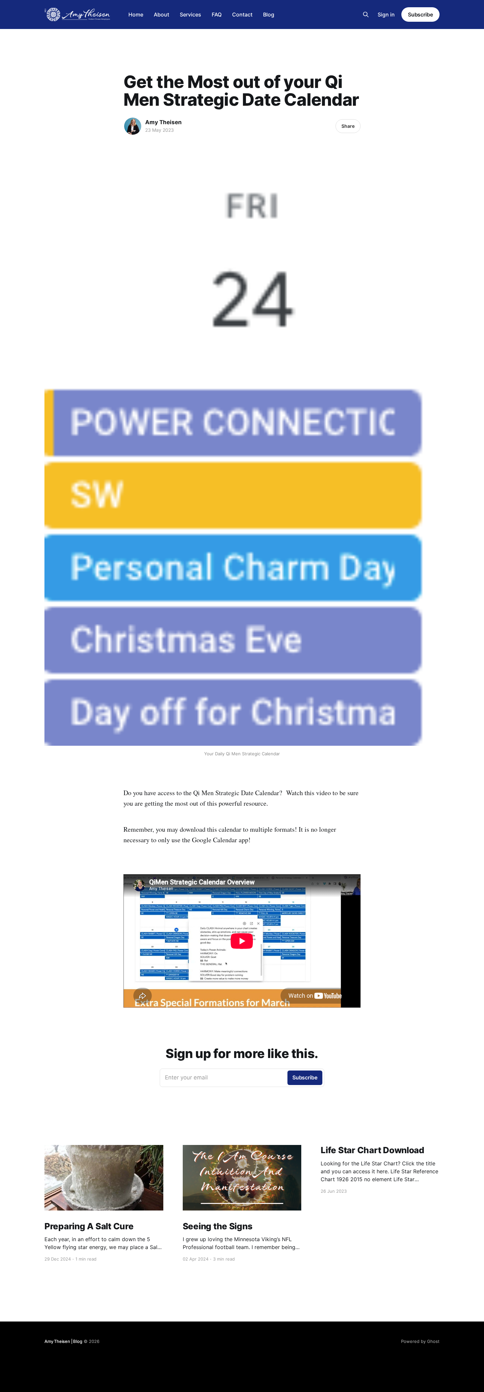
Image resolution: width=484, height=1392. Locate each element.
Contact (242, 14)
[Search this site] (366, 14)
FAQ (217, 14)
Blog (268, 14)
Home (135, 14)
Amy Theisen (163, 122)
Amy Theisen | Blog (63, 1341)
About (161, 14)
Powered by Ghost (420, 1341)
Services (190, 14)
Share (348, 126)
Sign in (386, 14)
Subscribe (420, 14)
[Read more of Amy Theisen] (132, 126)
